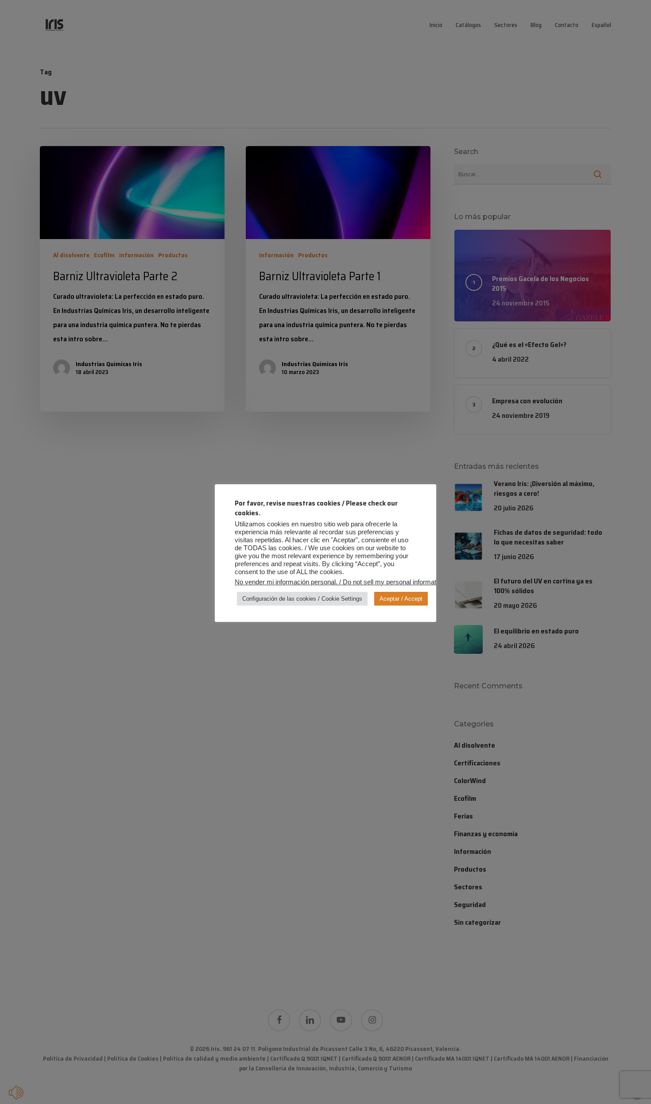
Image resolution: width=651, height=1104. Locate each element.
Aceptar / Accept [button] (401, 598)
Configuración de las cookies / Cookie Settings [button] (302, 598)
